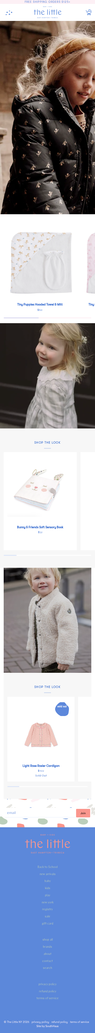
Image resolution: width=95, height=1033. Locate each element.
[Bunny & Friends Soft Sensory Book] (40, 488)
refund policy (47, 991)
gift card (47, 923)
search (47, 968)
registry (47, 909)
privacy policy (47, 984)
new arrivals (48, 874)
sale (47, 916)
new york (47, 902)
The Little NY (14, 1022)
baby (48, 881)
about (47, 954)
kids (47, 888)
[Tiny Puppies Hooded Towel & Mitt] (40, 262)
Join (83, 813)
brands (47, 946)
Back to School (48, 867)
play (47, 895)
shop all (47, 939)
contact (47, 961)
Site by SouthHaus (47, 1026)
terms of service (47, 998)
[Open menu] (11, 12)
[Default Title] (40, 262)
